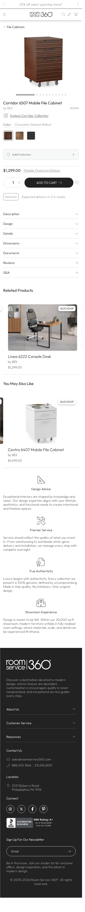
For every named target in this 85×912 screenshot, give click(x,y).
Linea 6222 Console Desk (29, 354)
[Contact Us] (69, 14)
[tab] (25, 95)
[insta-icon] (10, 811)
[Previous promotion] (4, 4)
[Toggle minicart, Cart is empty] (76, 14)
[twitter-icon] (21, 811)
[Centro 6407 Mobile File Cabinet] (41, 418)
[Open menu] (4, 14)
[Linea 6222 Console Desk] (41, 326)
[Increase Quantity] (19, 182)
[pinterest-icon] (43, 811)
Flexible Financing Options (42, 170)
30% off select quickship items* (41, 4)
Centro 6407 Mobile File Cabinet (36, 446)
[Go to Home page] (41, 14)
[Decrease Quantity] (7, 182)
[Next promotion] (77, 4)
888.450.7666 (21, 767)
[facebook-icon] (32, 811)
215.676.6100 (43, 767)
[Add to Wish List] (77, 183)
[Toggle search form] (63, 14)
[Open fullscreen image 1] (41, 61)
